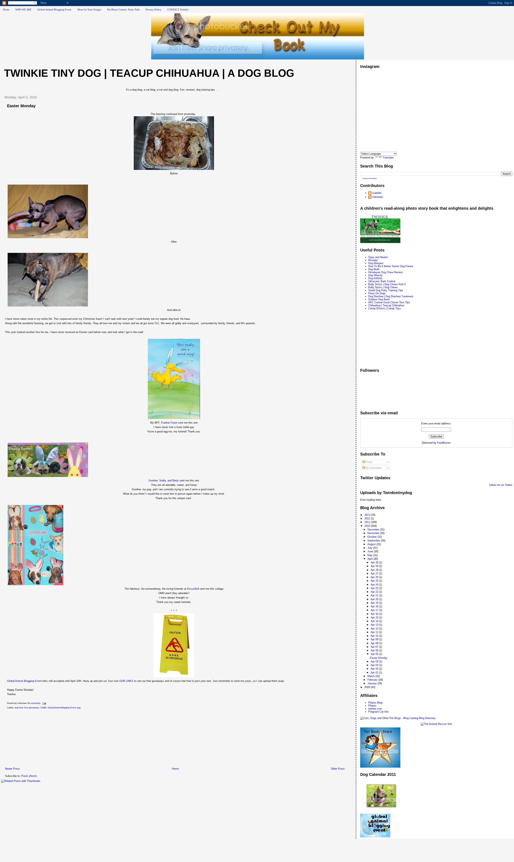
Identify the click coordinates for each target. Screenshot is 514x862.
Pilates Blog (375, 702)
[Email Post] (43, 703)
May (370, 555)
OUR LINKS (126, 680)
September (374, 540)
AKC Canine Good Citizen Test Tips (389, 302)
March (371, 676)
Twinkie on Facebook (369, 178)
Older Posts (338, 768)
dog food (19, 707)
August (371, 544)
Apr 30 (375, 562)
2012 (367, 518)
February (372, 679)
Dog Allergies (375, 263)
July (370, 547)
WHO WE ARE (23, 9)
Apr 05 (375, 654)
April (370, 558)
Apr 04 (375, 661)
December (373, 529)
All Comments (373, 467)
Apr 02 (375, 668)
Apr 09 (375, 639)
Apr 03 (375, 665)
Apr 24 (375, 584)
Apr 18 (375, 606)
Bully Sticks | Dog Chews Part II (387, 284)
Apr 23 (375, 588)
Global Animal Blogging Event (54, 9)
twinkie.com (375, 708)
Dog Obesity (375, 275)
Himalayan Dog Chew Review (385, 272)
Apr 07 (375, 646)
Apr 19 (375, 602)
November (373, 533)
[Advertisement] (31, 739)
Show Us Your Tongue (89, 9)
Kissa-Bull (193, 588)
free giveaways (31, 707)
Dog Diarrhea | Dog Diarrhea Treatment (390, 296)
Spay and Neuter (378, 257)
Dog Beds (374, 269)
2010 (367, 525)
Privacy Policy (153, 9)
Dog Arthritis (375, 278)
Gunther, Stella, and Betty (164, 480)
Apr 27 (375, 573)
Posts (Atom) (29, 775)
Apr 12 (375, 628)
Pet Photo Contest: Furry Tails (123, 9)
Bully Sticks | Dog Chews (383, 287)
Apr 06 (375, 650)
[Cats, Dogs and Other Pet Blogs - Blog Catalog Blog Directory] (397, 718)
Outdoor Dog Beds (379, 299)
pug (79, 707)
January (372, 683)
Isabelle (376, 192)
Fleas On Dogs (377, 293)
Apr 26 (375, 577)
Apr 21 (375, 595)
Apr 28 (375, 569)
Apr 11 (375, 632)
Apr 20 (375, 599)
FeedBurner (444, 442)
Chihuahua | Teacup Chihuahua (386, 305)
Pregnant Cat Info (378, 711)
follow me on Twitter (500, 484)
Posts (368, 462)
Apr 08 (375, 643)
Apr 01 (375, 672)
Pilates (372, 705)
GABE (43, 707)
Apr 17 (375, 610)
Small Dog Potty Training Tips (385, 290)
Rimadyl (373, 260)
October (372, 536)
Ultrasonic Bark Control (381, 281)
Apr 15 (375, 617)
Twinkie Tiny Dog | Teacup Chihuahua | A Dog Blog (149, 73)
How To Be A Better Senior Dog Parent (390, 266)
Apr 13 (375, 624)
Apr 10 (375, 635)
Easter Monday (21, 106)
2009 (367, 687)
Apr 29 (375, 566)
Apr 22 (375, 591)
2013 (367, 514)
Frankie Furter (169, 422)
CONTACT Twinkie (178, 9)
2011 (367, 522)
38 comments (34, 703)
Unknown (377, 196)
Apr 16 (375, 613)
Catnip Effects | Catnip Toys (384, 308)
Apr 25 (375, 580)
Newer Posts (12, 768)
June (370, 551)
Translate (388, 157)
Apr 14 (375, 621)
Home (6, 9)
